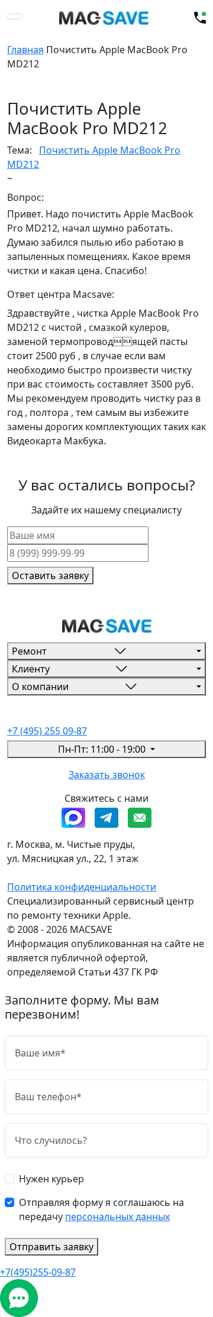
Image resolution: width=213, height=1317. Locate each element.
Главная (25, 49)
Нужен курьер (51, 1178)
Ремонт (29, 651)
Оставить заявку (50, 575)
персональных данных (117, 1216)
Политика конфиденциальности (81, 886)
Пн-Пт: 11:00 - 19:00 (103, 749)
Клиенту (31, 668)
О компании (40, 686)
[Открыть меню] (14, 16)
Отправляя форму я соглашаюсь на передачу (101, 1209)
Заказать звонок (107, 774)
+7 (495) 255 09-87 (47, 730)
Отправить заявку (51, 1246)
